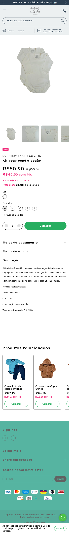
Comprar (16, 403)
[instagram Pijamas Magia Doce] (5, 438)
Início (5, 156)
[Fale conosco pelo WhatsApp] (62, 517)
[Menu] (4, 11)
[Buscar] (62, 20)
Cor (4, 191)
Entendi (60, 528)
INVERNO (15, 156)
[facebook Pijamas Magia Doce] (13, 438)
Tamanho (7, 203)
